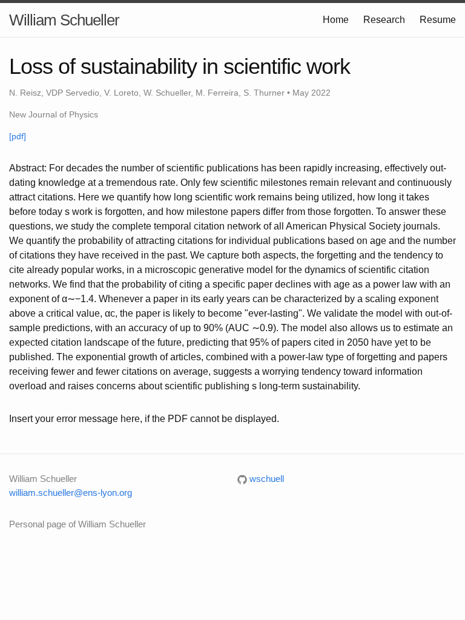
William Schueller (64, 20)
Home (336, 20)
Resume (438, 20)
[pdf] (17, 136)
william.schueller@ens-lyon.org (70, 492)
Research (384, 20)
